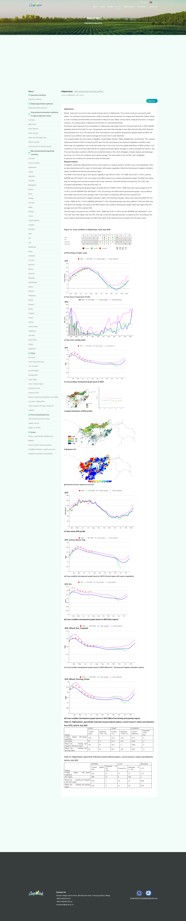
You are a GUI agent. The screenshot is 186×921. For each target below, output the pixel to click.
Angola (30, 172)
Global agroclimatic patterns (37, 108)
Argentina (31, 176)
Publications (141, 7)
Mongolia (31, 278)
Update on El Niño (34, 427)
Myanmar (31, 273)
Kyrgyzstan (32, 349)
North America (33, 129)
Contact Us (153, 7)
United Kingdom (33, 220)
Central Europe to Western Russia (39, 146)
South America (33, 133)
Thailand (31, 313)
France (30, 216)
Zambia (30, 344)
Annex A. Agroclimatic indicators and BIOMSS (40, 438)
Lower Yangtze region (35, 384)
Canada (30, 198)
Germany (31, 203)
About (102, 7)
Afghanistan (32, 167)
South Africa (32, 340)
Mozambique (32, 282)
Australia (31, 180)
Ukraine (31, 322)
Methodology (129, 7)
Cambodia (31, 256)
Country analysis (34, 163)
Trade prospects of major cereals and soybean (40, 408)
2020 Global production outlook (39, 419)
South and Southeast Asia (37, 137)
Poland (30, 300)
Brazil (30, 194)
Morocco (31, 264)
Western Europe (33, 142)
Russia (30, 309)
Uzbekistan (32, 331)
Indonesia (31, 229)
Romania (31, 304)
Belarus (30, 189)
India (30, 234)
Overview (31, 120)
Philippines (32, 295)
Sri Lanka (31, 260)
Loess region (32, 379)
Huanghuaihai (33, 375)
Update (110, 7)
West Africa (32, 124)
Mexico (30, 269)
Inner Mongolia (33, 370)
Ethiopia (31, 211)
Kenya (30, 251)
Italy (29, 242)
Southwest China (34, 388)
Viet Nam (31, 335)
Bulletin (119, 7)
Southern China (33, 393)
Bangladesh (32, 185)
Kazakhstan (32, 247)
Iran (29, 238)
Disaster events (33, 423)
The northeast (33, 366)
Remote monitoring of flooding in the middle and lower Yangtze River (43, 399)
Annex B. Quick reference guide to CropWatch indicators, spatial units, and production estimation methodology (41, 449)
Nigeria (30, 287)
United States (33, 326)
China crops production (36, 362)
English (155, 2)
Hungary (31, 225)
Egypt (30, 207)
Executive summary (34, 99)
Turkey (30, 318)
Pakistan (31, 291)
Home (95, 7)
